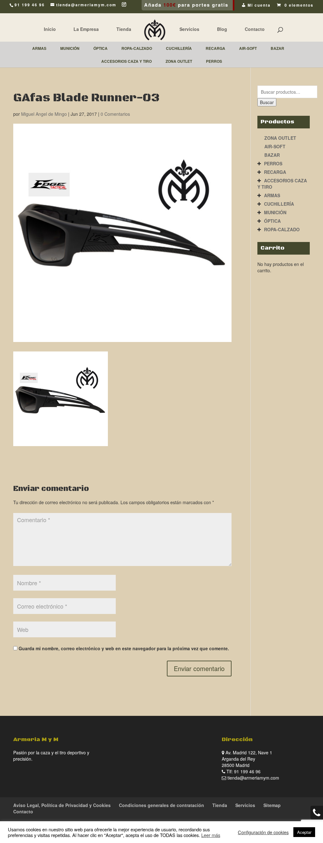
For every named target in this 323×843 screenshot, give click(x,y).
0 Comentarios (115, 114)
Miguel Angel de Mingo (44, 114)
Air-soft (274, 146)
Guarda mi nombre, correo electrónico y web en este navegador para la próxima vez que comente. (124, 648)
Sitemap (272, 805)
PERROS (273, 163)
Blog (222, 29)
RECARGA (275, 172)
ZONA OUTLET (280, 138)
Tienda (123, 29)
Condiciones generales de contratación (161, 805)
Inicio (50, 29)
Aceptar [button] (304, 832)
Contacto (255, 29)
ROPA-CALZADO (282, 229)
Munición (275, 212)
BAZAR (272, 155)
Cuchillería (279, 204)
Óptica (272, 221)
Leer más (210, 835)
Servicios (189, 29)
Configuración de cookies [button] (263, 832)
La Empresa (86, 29)
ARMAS (272, 195)
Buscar (267, 102)
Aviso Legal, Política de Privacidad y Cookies (62, 805)
